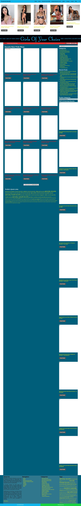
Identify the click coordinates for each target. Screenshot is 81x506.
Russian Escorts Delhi (46, 1)
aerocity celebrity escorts (25, 191)
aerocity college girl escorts (38, 191)
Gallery (63, 1)
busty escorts (72, 486)
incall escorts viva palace (36, 200)
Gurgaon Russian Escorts (56, 1)
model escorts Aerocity (71, 499)
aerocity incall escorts (12, 195)
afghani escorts (72, 485)
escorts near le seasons (45, 198)
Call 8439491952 (20, 504)
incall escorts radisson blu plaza (22, 200)
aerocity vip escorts (46, 197)
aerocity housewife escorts (46, 193)
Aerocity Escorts (63, 49)
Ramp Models (62, 64)
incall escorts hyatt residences (45, 199)
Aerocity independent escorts (69, 484)
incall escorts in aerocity (68, 496)
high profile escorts (72, 492)
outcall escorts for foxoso (51, 200)
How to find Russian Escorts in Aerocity (64, 495)
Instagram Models (63, 62)
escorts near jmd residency (38, 198)
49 (72, 43)
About (39, 1)
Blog (76, 1)
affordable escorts (67, 485)
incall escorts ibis (51, 199)
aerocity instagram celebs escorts (43, 195)
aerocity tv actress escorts (35, 197)
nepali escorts (66, 500)
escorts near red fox (9, 199)
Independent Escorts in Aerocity (66, 61)
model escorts (66, 499)
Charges (67, 1)
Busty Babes (62, 53)
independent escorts (64, 498)
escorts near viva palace (16, 199)
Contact (72, 1)
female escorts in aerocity (66, 490)
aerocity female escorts (11, 193)
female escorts (68, 489)
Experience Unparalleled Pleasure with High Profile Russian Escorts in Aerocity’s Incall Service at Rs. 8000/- (68, 91)
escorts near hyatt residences (26, 198)
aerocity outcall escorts (20, 197)
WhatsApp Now (61, 504)
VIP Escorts (62, 66)
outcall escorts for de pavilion (43, 200)
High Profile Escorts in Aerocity (71, 493)
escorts (63, 488)
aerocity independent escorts (28, 195)
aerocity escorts (50, 191)
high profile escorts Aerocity (63, 493)
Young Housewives (64, 67)
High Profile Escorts (64, 57)
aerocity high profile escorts (33, 193)
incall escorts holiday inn (36, 199)
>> (75, 43)
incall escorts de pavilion (22, 199)
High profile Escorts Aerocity (65, 58)
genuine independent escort (73, 490)
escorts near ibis (32, 198)
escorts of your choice (62, 489)
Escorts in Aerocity (6, 1)
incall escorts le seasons (14, 200)
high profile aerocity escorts (63, 492)
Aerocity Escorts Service (65, 51)
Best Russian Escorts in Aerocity (66, 486)
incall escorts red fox (30, 200)
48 (32, 184)
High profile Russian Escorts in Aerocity (71, 494)
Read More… (6, 501)
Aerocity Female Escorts (65, 52)
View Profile (4, 30)
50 (36, 184)
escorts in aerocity (70, 488)
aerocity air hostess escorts (12, 191)
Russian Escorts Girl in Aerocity (63, 501)
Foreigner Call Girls (64, 56)
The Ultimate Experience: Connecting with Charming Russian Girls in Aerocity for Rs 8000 (68, 74)
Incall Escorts (72, 495)
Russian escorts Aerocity (65, 65)
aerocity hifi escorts (21, 193)
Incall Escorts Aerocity (46, 488)
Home (36, 1)
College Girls (62, 54)
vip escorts (74, 502)
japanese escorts (61, 499)
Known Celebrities (63, 63)
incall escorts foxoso (29, 199)
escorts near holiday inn (17, 198)
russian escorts (72, 500)
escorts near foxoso (10, 198)
